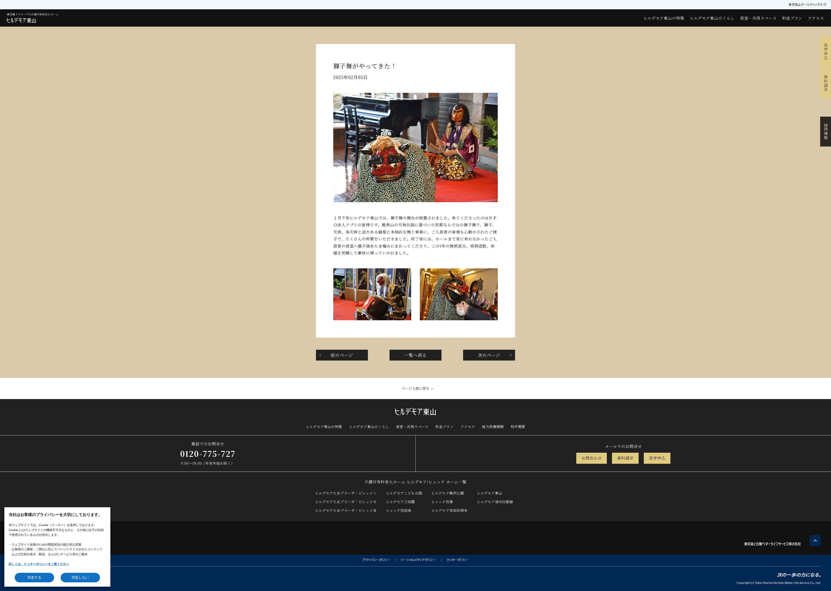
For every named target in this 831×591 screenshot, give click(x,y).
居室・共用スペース (758, 18)
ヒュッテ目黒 (442, 501)
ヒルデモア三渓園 (400, 501)
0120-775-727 (208, 453)
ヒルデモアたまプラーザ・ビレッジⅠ (346, 493)
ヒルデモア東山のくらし (712, 18)
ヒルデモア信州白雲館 (495, 501)
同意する (34, 577)
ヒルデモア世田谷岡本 (449, 510)
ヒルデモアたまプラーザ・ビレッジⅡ (346, 501)
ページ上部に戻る (415, 388)
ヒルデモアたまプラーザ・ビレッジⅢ (346, 510)
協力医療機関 (493, 426)
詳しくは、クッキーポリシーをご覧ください (39, 564)
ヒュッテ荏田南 (398, 510)
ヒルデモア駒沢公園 (447, 493)
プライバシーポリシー (376, 559)
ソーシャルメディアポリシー (418, 559)
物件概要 (518, 426)
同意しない (80, 577)
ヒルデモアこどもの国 (404, 493)
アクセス (816, 18)
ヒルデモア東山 (489, 493)
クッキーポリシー (457, 559)
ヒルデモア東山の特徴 (663, 18)
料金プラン (792, 18)
